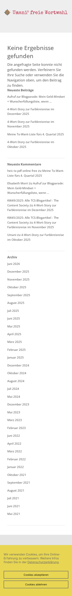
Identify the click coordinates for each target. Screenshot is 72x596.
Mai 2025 (13, 326)
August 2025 (15, 303)
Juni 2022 (13, 435)
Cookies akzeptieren (36, 574)
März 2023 (14, 420)
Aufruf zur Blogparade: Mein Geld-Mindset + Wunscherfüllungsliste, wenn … (35, 188)
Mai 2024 (13, 396)
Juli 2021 (13, 498)
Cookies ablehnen (36, 584)
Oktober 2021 (16, 475)
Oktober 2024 (16, 373)
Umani (11, 235)
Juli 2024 (13, 389)
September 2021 (18, 482)
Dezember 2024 (18, 365)
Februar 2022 (16, 459)
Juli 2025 (13, 311)
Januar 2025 (15, 357)
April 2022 (14, 443)
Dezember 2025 (18, 271)
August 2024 (15, 381)
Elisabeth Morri (17, 183)
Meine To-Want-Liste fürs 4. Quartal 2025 (35, 134)
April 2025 (14, 334)
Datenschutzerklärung (43, 562)
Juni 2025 (13, 318)
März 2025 (14, 342)
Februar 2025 (16, 350)
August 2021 (15, 490)
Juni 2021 (13, 506)
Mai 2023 (13, 412)
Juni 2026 (13, 264)
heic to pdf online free (22, 171)
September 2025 (18, 295)
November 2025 (18, 279)
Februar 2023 (16, 428)
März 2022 (14, 451)
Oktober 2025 (16, 287)
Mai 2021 (13, 514)
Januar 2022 (15, 467)
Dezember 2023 (18, 404)
